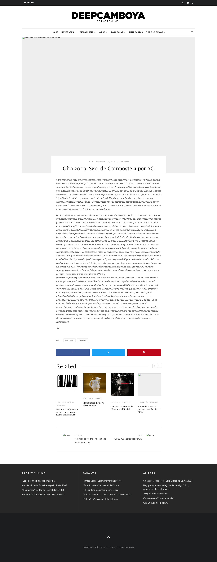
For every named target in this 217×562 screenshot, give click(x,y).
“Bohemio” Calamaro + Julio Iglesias (100, 499)
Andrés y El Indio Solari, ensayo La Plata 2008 (44, 485)
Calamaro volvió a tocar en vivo (158, 498)
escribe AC (70, 340)
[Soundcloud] (182, 2)
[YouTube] (187, 2)
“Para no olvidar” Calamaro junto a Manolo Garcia (107, 494)
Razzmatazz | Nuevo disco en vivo (93, 404)
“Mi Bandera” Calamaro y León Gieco (101, 490)
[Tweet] (108, 352)
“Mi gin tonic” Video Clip (155, 493)
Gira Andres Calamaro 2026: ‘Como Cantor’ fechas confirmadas (67, 412)
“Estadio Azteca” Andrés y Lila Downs (101, 485)
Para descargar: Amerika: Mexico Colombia (43, 494)
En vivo (91, 162)
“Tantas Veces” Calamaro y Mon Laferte (102, 480)
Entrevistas (136, 32)
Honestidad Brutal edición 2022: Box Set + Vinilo (149, 409)
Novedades (67, 32)
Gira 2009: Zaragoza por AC (128, 437)
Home (55, 32)
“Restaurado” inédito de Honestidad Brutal (43, 490)
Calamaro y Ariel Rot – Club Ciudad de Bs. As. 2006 (168, 480)
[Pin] (144, 352)
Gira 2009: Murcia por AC (155, 502)
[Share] (73, 352)
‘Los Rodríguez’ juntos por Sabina (38, 480)
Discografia (88, 398)
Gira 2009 (83, 340)
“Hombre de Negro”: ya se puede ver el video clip (90, 439)
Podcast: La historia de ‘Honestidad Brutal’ (122, 407)
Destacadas (61, 402)
